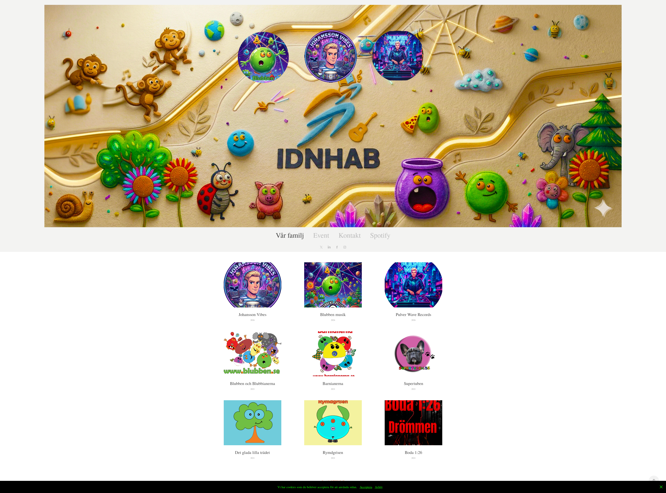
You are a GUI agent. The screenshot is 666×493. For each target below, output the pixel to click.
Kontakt (350, 235)
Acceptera (366, 487)
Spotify (380, 235)
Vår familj (290, 235)
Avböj (378, 487)
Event (321, 235)
